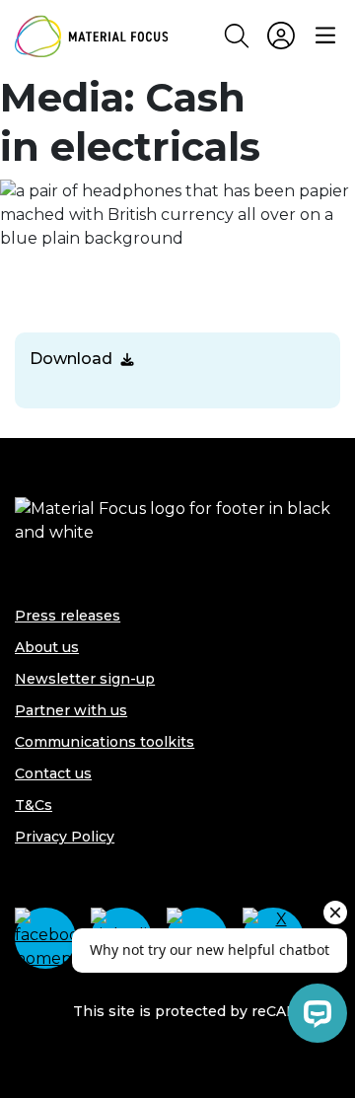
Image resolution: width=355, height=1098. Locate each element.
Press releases (67, 615)
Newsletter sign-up (85, 679)
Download (71, 358)
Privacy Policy (64, 836)
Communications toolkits (104, 742)
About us (47, 647)
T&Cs (33, 805)
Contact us (53, 773)
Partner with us (71, 710)
